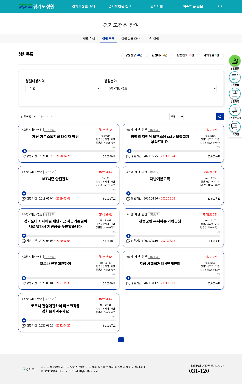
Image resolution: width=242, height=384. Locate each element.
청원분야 (110, 81)
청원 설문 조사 (130, 38)
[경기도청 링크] (28, 369)
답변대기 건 (159, 55)
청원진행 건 (133, 55)
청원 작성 (89, 38)
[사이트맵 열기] (220, 7)
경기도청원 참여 (120, 6)
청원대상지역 (35, 81)
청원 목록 (108, 38)
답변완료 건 (185, 55)
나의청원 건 (211, 55)
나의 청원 (153, 38)
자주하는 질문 (193, 6)
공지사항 (156, 6)
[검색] (220, 116)
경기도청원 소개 (83, 6)
